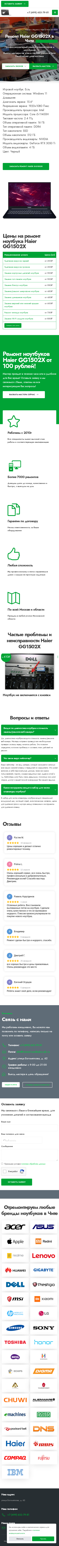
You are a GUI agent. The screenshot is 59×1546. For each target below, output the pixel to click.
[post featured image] (29, 671)
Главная (28, 29)
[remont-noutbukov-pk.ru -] (6, 12)
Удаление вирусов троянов (17, 266)
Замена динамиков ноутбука (17, 297)
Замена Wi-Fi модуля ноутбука (18, 318)
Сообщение (7, 1146)
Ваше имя (5, 1121)
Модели (36, 29)
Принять (43, 1539)
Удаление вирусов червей (16, 260)
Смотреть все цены (12, 325)
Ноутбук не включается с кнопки (26, 694)
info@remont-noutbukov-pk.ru (33, 1052)
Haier (42, 29)
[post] (15, 1226)
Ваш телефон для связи (12, 1134)
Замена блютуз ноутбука (15, 285)
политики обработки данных (33, 1163)
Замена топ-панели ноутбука (17, 279)
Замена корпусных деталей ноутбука (21, 273)
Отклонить (20, 1539)
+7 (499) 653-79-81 (31, 1045)
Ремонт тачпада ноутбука (16, 312)
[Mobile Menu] (55, 12)
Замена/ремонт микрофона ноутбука (21, 291)
